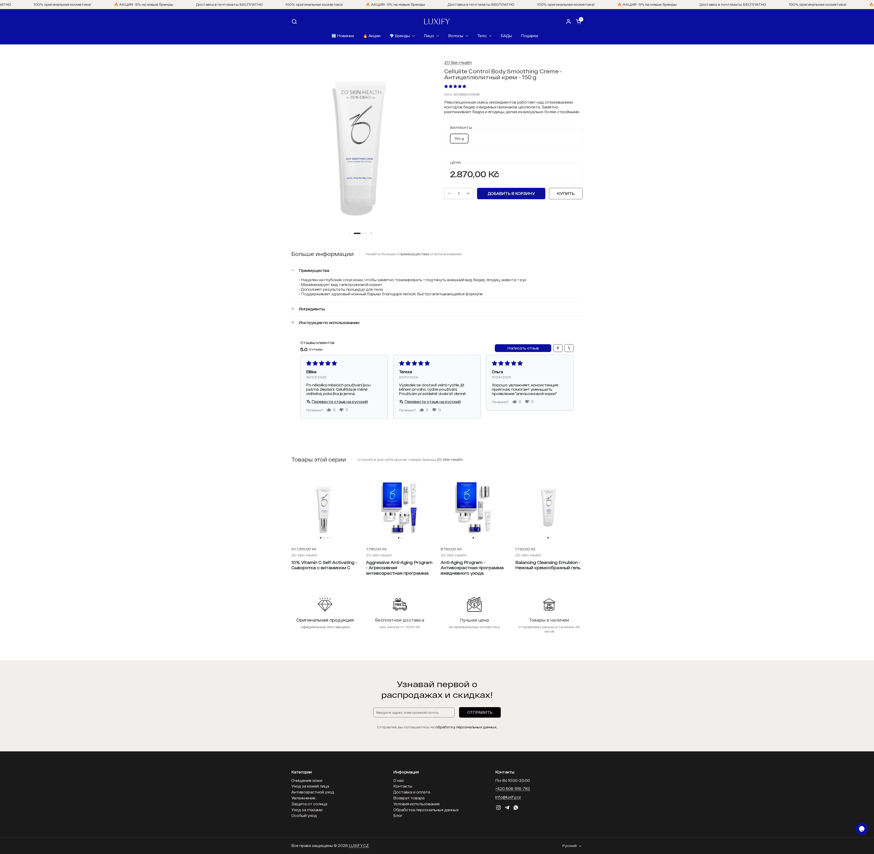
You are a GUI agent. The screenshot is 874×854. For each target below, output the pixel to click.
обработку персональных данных (466, 727)
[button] (294, 21)
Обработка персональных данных (426, 810)
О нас (398, 780)
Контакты (402, 786)
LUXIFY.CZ (359, 845)
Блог (397, 815)
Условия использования (416, 804)
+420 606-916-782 (512, 788)
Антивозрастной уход (312, 792)
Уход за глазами (307, 810)
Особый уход (304, 815)
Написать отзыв (523, 348)
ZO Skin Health (458, 62)
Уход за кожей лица (310, 786)
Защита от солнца (309, 804)
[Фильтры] (558, 348)
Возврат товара (408, 798)
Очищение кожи (306, 780)
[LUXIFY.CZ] (437, 21)
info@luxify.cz (508, 797)
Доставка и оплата (411, 792)
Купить (565, 193)
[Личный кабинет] (568, 21)
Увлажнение (303, 798)
